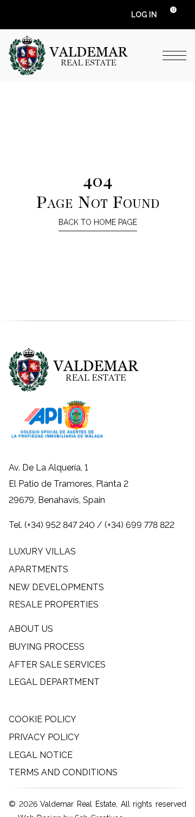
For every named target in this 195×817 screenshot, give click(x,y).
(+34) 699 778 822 (139, 525)
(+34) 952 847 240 (59, 525)
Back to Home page (97, 222)
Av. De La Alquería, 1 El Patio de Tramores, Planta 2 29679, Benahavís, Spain (68, 483)
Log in (144, 14)
